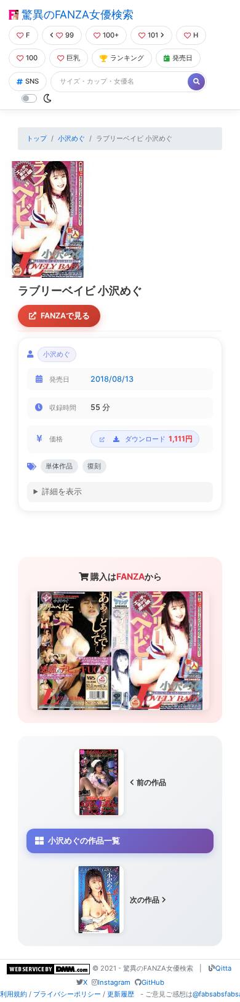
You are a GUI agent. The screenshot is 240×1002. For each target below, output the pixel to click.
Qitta (223, 968)
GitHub (153, 982)
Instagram (114, 982)
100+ (111, 35)
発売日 (182, 57)
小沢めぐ (71, 138)
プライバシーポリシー (67, 994)
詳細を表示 (62, 491)
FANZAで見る (65, 315)
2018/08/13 (112, 379)
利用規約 (13, 994)
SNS (32, 81)
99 (69, 35)
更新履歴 (120, 994)
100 (32, 57)
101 (153, 35)
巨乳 (73, 57)
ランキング (127, 57)
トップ (36, 138)
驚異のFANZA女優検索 (76, 14)
